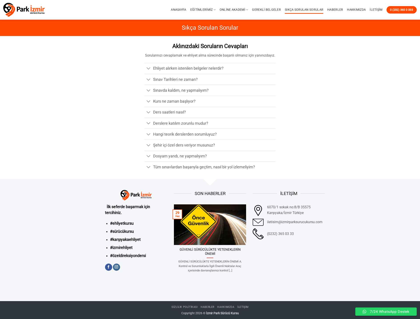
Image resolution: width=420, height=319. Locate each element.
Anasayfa (178, 10)
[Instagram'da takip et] (116, 267)
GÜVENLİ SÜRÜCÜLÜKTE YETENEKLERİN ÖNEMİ (210, 252)
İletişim (376, 10)
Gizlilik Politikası (185, 307)
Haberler (335, 10)
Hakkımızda (356, 10)
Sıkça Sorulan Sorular (304, 10)
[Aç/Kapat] (148, 69)
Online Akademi (232, 10)
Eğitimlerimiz (201, 10)
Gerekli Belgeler (266, 10)
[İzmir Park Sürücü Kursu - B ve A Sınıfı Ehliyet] (25, 10)
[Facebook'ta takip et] (108, 267)
